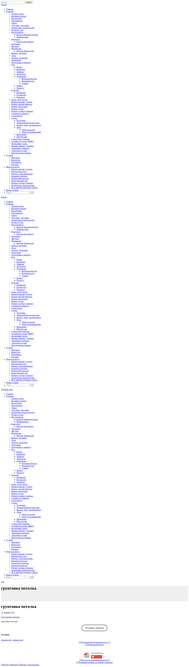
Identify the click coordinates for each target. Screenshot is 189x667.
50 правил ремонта (94, 628)
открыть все (6, 640)
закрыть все (18, 640)
